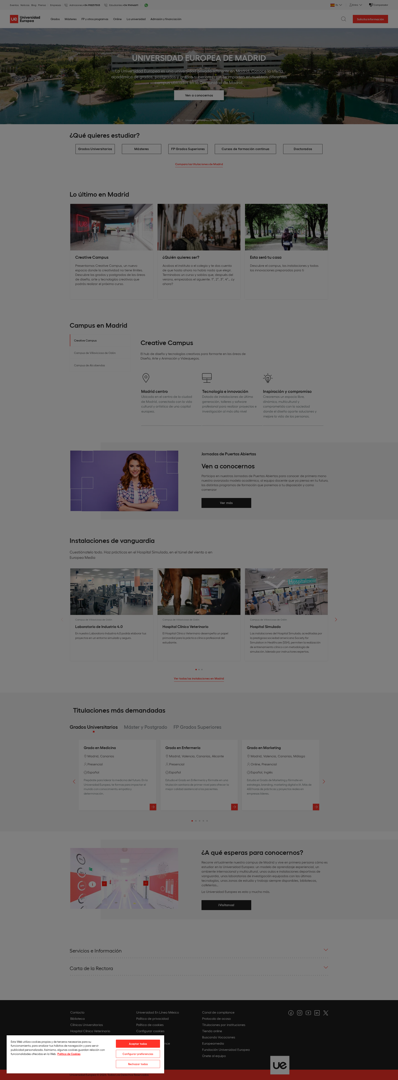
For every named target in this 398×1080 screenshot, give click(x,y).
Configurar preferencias (138, 1053)
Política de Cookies (68, 1053)
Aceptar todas (138, 1043)
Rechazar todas (138, 1064)
